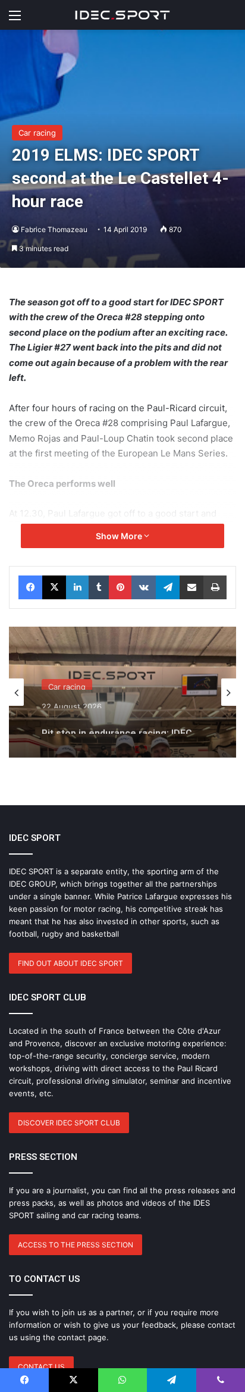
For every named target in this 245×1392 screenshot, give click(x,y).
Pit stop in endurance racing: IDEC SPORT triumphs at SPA (117, 722)
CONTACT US (41, 1366)
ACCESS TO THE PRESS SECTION (75, 1244)
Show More (120, 536)
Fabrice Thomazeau (54, 229)
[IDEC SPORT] (122, 14)
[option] (122, 692)
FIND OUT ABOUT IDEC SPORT (70, 963)
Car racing (37, 132)
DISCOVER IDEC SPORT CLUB (69, 1122)
